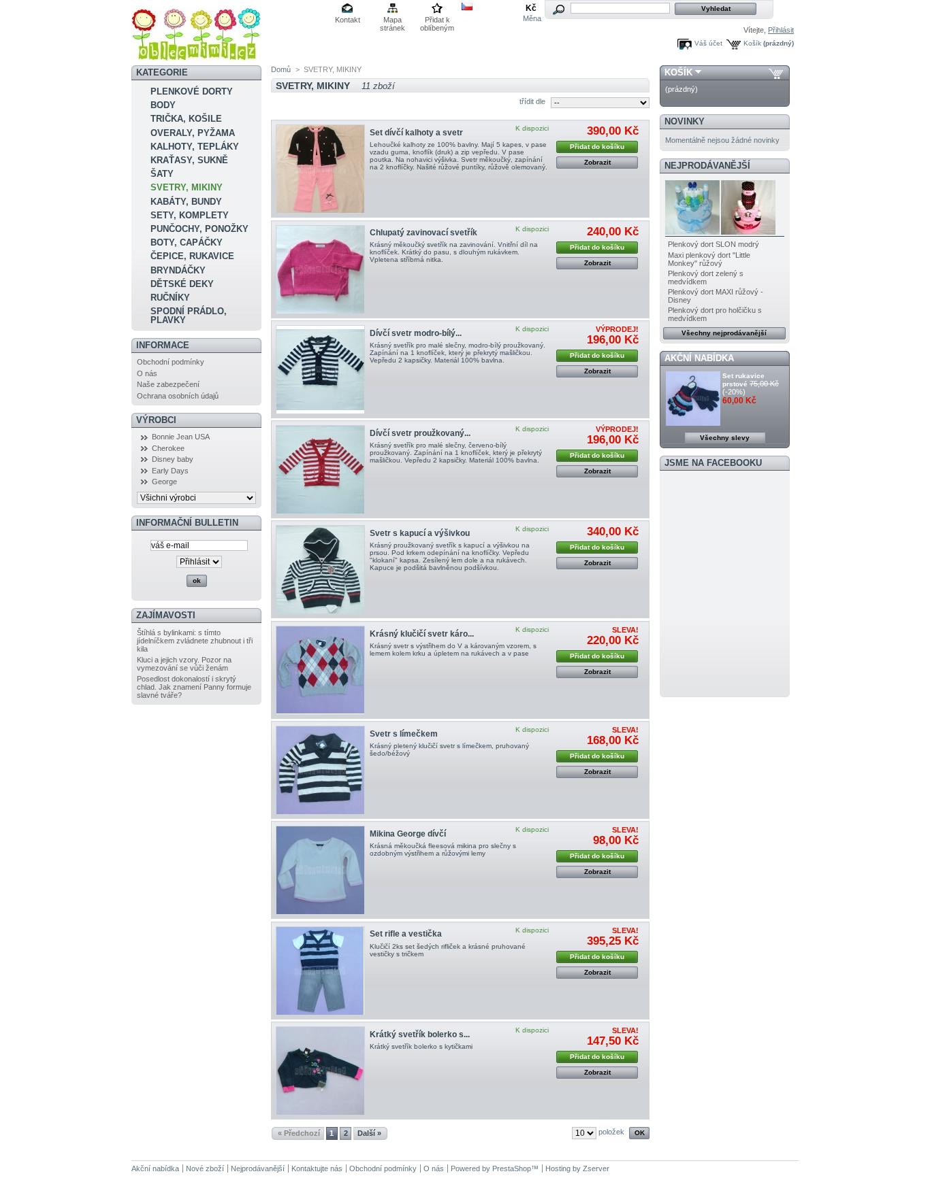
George (164, 481)
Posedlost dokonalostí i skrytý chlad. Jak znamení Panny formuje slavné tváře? (194, 687)
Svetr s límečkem (404, 734)
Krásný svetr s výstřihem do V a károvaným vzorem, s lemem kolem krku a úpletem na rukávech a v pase (453, 649)
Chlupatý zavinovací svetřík (423, 232)
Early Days (170, 471)
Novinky (684, 121)
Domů (281, 69)
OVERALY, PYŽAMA (192, 133)
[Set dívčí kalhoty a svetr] (320, 169)
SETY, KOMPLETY (189, 215)
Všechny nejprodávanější (724, 333)
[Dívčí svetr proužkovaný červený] (320, 469)
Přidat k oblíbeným (437, 21)
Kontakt (347, 20)
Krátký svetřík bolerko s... (420, 1034)
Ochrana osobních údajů (178, 396)
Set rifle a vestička (406, 934)
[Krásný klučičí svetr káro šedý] (320, 670)
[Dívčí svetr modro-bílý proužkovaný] (320, 369)
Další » (369, 1133)
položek (611, 1132)
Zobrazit (597, 162)
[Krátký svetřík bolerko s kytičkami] (320, 1070)
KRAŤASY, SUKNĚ (189, 160)
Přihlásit (781, 30)
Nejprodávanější (707, 166)
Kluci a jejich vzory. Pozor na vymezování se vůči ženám (184, 664)
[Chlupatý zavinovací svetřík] (320, 269)
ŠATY (162, 174)
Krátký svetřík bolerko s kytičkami (421, 1046)
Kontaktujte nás (316, 1168)
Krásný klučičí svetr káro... (422, 634)
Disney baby (172, 459)
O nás (147, 373)
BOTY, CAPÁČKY (186, 242)
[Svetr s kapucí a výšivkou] (320, 569)
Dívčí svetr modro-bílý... (416, 333)
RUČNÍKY (170, 297)
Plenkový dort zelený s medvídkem (705, 277)
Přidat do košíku (597, 146)
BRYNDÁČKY (178, 270)
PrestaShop (511, 1168)
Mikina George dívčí (408, 834)
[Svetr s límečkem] (320, 770)
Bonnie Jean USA (181, 437)
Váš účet (708, 43)
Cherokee (168, 448)
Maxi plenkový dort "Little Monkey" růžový (709, 259)
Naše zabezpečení (168, 384)
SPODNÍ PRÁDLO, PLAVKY (188, 315)
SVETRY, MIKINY (186, 187)
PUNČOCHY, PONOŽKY (199, 229)
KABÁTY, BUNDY (186, 202)
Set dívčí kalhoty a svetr (416, 132)
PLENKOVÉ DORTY (191, 91)
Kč (531, 8)
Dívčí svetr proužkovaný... (420, 433)
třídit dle (532, 101)
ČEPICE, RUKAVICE (192, 256)
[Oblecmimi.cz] (196, 56)
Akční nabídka (699, 358)
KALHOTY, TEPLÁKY (194, 146)
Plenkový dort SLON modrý (713, 244)
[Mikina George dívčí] (320, 870)
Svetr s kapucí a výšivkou (420, 533)
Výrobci (156, 420)
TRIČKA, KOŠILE (186, 119)
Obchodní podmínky (170, 362)
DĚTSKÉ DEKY (182, 284)
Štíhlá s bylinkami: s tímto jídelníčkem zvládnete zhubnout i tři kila (195, 640)
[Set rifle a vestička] (320, 970)
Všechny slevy (725, 437)
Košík (752, 43)
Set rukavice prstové (743, 380)
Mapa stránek (392, 21)
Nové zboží (205, 1168)
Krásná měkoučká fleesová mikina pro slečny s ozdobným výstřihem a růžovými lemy (443, 849)
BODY (163, 105)
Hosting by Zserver (577, 1168)
